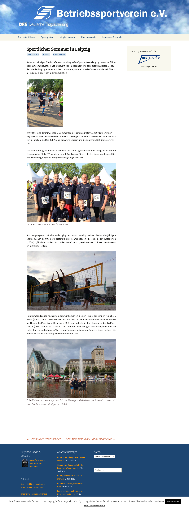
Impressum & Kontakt (112, 37)
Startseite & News (26, 37)
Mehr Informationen (94, 505)
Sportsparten (47, 37)
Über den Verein (88, 37)
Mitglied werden (67, 37)
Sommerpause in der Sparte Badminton (91, 439)
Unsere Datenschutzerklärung (34, 493)
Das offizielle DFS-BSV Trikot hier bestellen (37, 463)
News (47, 54)
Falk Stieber (60, 54)
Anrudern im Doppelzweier (44, 439)
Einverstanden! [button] (173, 501)
